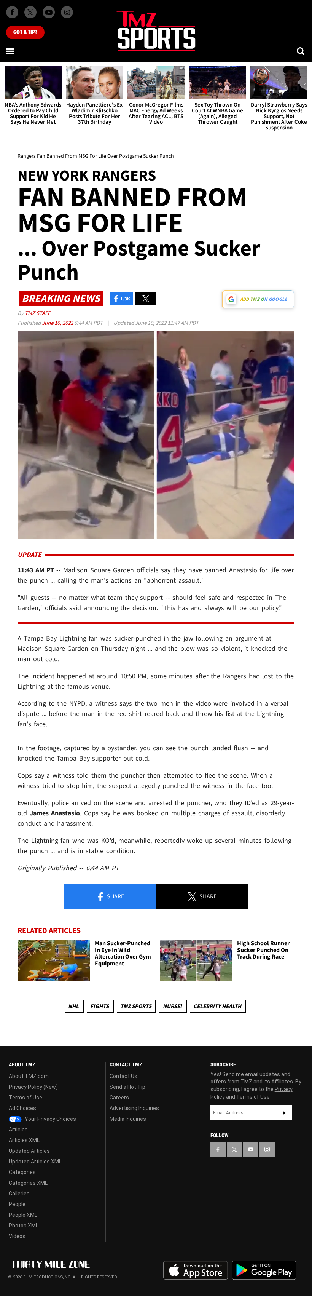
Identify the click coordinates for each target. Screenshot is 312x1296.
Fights (99, 1006)
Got (25, 32)
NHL (73, 1006)
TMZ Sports (135, 1006)
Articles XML (24, 1140)
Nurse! (172, 1006)
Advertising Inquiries (134, 1108)
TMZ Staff (37, 312)
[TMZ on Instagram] (67, 12)
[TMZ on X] (30, 12)
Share (115, 896)
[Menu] (10, 51)
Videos (17, 1236)
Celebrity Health (217, 1006)
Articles (18, 1130)
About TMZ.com (29, 1076)
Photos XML (23, 1225)
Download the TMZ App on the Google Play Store (264, 1270)
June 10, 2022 (58, 322)
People (17, 1204)
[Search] (301, 51)
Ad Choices (22, 1108)
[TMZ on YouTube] (250, 1149)
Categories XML (28, 1183)
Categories (22, 1172)
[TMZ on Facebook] (12, 12)
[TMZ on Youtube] (49, 12)
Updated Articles (29, 1151)
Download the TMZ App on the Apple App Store (195, 1270)
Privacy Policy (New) (33, 1087)
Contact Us (123, 1076)
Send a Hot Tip (127, 1087)
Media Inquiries (128, 1119)
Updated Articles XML (35, 1162)
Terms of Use (25, 1098)
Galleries (19, 1194)
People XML (23, 1215)
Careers (119, 1098)
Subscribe (284, 1112)
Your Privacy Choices (50, 1119)
